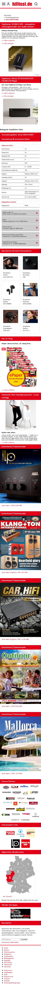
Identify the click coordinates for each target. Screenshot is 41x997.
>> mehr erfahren (8, 390)
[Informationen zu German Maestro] (10, 798)
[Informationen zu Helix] (30, 798)
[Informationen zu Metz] (33, 803)
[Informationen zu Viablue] (35, 815)
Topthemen (8, 965)
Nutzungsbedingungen (12, 983)
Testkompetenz (9, 952)
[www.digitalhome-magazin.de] (10, 837)
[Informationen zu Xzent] (15, 820)
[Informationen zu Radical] (6, 815)
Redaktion (7, 954)
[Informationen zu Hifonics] (7, 803)
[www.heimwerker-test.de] (30, 837)
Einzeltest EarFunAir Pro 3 (26, 328)
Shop (6, 948)
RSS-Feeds (8, 962)
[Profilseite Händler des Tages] (20, 914)
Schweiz (9, 896)
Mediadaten (8, 972)
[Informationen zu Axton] (24, 786)
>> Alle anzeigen (8, 43)
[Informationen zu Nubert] (20, 809)
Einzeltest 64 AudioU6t (26, 275)
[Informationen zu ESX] (25, 793)
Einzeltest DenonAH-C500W (7, 302)
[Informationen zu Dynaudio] (6, 792)
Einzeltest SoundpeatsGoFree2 (7, 328)
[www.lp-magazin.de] (15, 847)
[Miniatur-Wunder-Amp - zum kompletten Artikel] (20, 59)
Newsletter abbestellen (10, 942)
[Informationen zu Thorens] (26, 814)
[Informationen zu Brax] (34, 786)
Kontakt (7, 981)
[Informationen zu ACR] (5, 787)
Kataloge (7, 960)
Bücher (6, 950)
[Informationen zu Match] (23, 803)
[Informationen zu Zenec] (25, 820)
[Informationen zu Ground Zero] (20, 798)
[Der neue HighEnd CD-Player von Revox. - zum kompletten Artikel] (20, 112)
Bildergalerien (9, 958)
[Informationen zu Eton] (34, 792)
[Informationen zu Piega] (30, 809)
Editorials (7, 967)
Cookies (7, 979)
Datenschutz (8, 977)
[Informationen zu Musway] (10, 809)
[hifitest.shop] (25, 847)
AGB (5, 974)
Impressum (8, 970)
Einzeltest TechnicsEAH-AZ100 (27, 302)
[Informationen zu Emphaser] (17, 792)
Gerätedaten (8, 956)
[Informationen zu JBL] (15, 804)
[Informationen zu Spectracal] (16, 814)
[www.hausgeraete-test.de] (20, 837)
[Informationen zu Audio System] (14, 787)
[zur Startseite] (22, 4)
